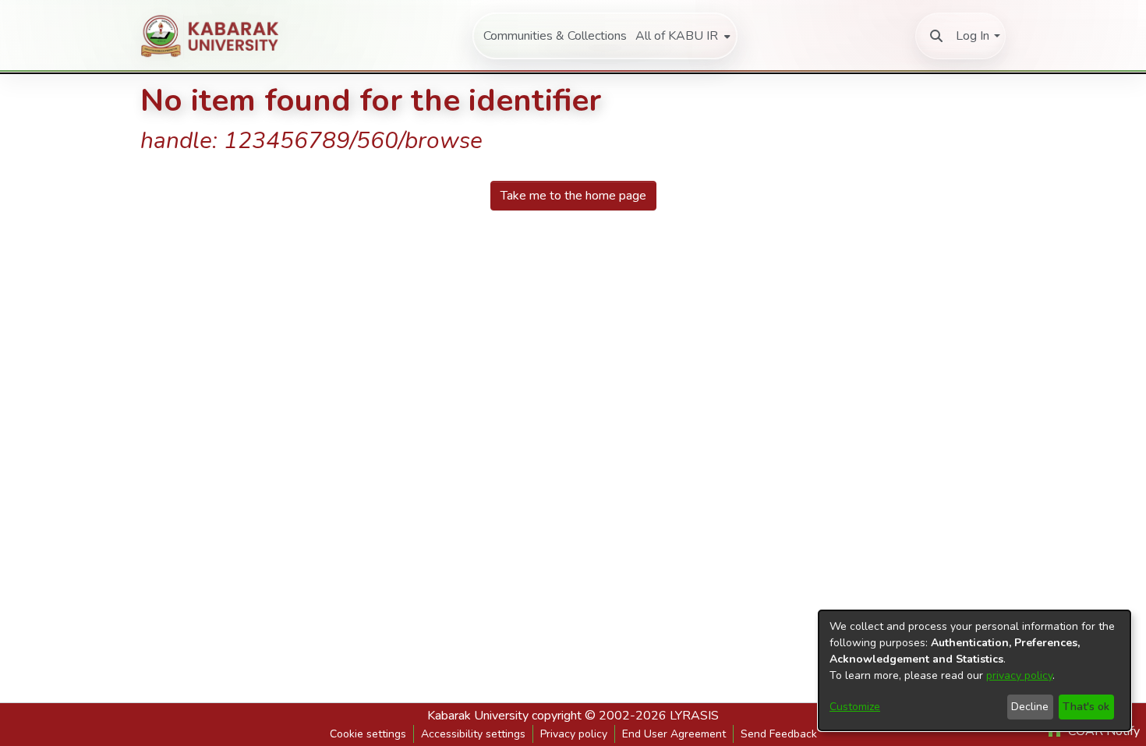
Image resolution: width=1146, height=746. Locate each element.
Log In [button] (972, 35)
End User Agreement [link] (674, 734)
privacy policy (1019, 675)
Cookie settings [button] (368, 734)
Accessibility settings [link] (473, 734)
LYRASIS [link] (694, 715)
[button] (936, 35)
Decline (1030, 706)
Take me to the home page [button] (573, 195)
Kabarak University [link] (478, 715)
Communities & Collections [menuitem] (555, 35)
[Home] (217, 35)
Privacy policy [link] (573, 734)
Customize (854, 706)
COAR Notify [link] (1102, 731)
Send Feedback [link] (779, 734)
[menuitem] (681, 36)
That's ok (1086, 706)
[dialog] (974, 670)
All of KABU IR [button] (676, 35)
